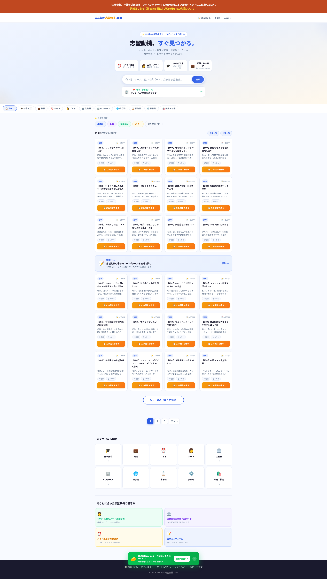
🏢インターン (103, 108)
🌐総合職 (121, 108)
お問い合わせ (196, 566)
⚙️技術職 (151, 108)
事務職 (100, 123)
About (227, 17)
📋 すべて (9, 108)
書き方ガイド (154, 123)
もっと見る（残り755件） (163, 400)
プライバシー (181, 566)
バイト (138, 123)
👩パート (71, 108)
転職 (112, 123)
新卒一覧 (213, 133)
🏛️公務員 (86, 108)
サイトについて (164, 566)
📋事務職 (136, 108)
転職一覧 (226, 133)
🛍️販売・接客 (169, 108)
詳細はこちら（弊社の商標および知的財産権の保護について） (163, 8)
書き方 (217, 17)
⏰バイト (55, 108)
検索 (198, 79)
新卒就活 (124, 123)
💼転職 (41, 108)
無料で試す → (182, 558)
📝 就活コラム (204, 17)
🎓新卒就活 (26, 108)
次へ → (174, 421)
